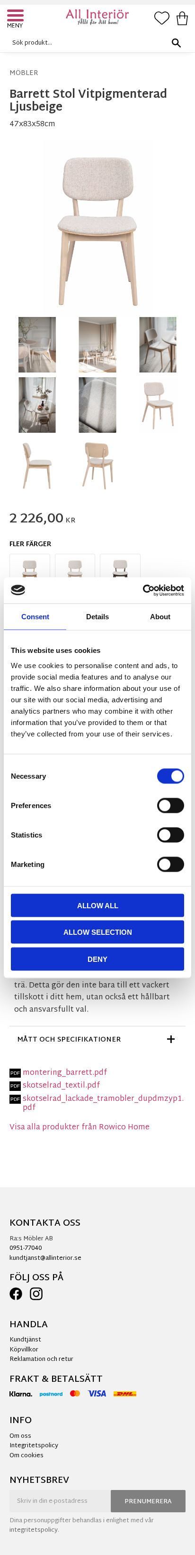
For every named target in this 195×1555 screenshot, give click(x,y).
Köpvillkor (23, 1350)
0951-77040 (25, 1248)
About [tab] (160, 617)
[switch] (170, 805)
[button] (16, 16)
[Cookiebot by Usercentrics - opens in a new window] (142, 590)
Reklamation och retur (41, 1359)
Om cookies (26, 1456)
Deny (97, 959)
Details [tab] (97, 617)
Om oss (20, 1436)
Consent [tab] (35, 617)
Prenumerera (148, 1502)
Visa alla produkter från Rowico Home (79, 1128)
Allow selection (97, 932)
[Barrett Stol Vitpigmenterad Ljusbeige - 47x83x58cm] (75, 574)
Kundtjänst (25, 1340)
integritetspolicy (33, 1530)
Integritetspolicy (33, 1446)
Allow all (97, 905)
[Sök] (176, 43)
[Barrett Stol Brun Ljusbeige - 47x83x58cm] (120, 574)
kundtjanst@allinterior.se (45, 1258)
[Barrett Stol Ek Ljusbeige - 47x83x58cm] (30, 574)
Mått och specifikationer (69, 1040)
